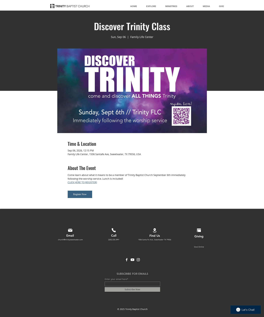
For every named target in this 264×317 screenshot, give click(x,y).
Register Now (80, 194)
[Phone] (114, 230)
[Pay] (199, 230)
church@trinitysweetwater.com (70, 239)
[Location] (155, 230)
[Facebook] (127, 260)
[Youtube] (132, 260)
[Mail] (70, 230)
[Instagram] (138, 260)
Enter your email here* (116, 279)
